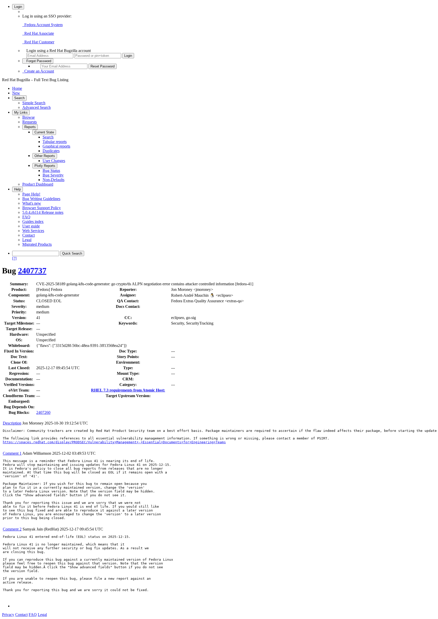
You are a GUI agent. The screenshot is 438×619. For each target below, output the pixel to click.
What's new (31, 203)
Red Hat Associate (38, 33)
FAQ (26, 217)
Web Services (33, 230)
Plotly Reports (44, 166)
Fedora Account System (42, 25)
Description (12, 423)
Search (19, 98)
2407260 (43, 412)
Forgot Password (37, 61)
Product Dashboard (37, 184)
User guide (31, 226)
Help (17, 189)
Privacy (8, 614)
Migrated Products (37, 244)
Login (18, 7)
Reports (30, 127)
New (16, 93)
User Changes (54, 160)
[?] (14, 258)
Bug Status (51, 170)
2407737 (32, 270)
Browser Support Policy (41, 208)
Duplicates (51, 151)
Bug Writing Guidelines (41, 199)
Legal (26, 240)
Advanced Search (36, 107)
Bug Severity (53, 175)
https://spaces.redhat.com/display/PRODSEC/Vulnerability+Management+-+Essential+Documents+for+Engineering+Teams (114, 442)
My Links (21, 112)
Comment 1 (12, 453)
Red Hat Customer (38, 42)
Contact (28, 235)
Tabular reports (55, 141)
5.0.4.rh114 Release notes (42, 212)
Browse (28, 117)
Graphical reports (56, 146)
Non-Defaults (53, 180)
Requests (29, 122)
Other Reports (44, 156)
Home (17, 88)
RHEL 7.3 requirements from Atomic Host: (128, 390)
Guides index (33, 221)
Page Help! (31, 194)
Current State (44, 132)
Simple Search (33, 103)
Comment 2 (12, 529)
